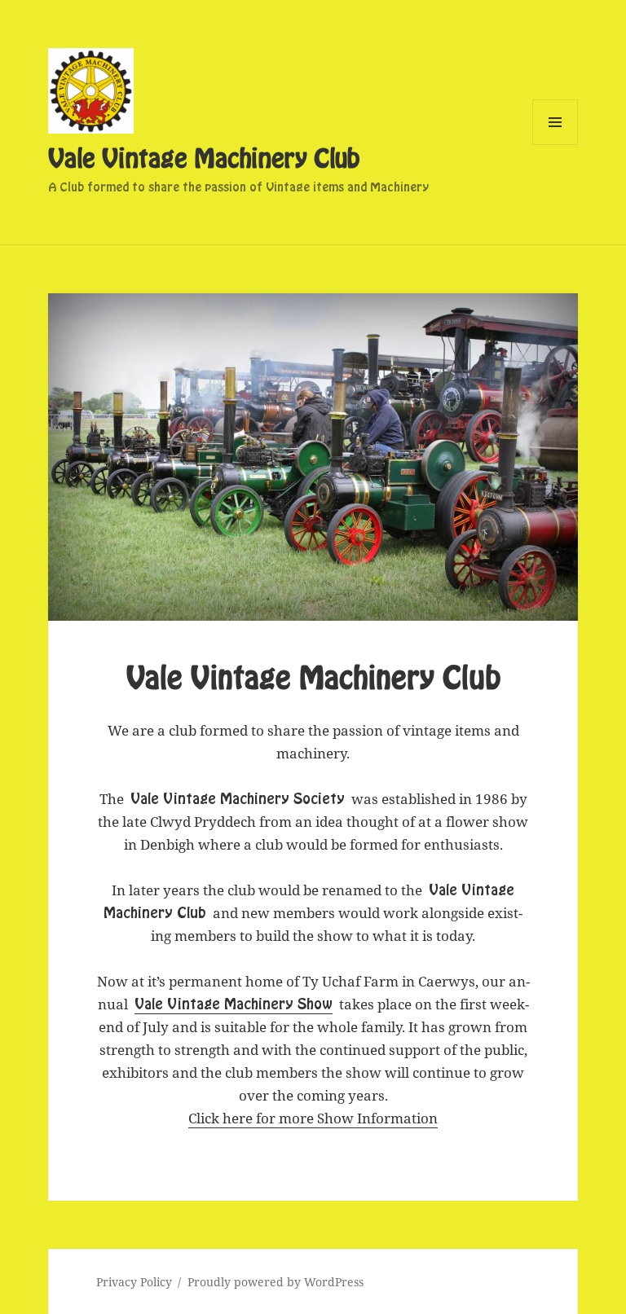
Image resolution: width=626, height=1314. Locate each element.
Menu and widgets (555, 144)
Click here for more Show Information (313, 1118)
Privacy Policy (134, 1282)
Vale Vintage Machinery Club (203, 159)
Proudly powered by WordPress (275, 1282)
